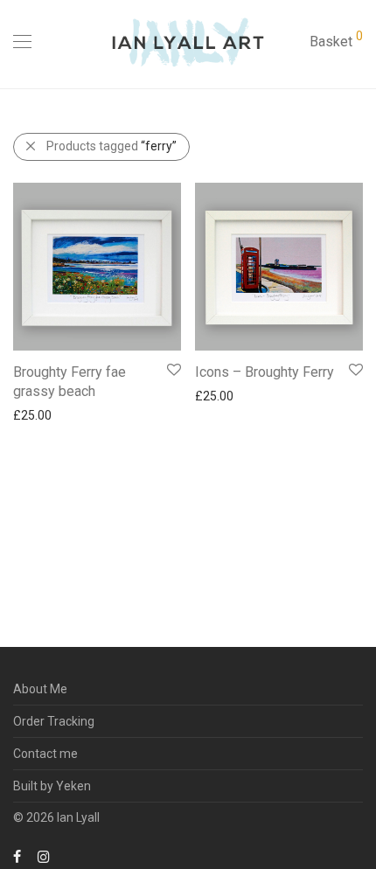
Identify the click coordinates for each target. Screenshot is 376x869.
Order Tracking (53, 721)
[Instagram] (44, 856)
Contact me (45, 754)
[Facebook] (17, 856)
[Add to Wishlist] (172, 370)
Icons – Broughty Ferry (264, 372)
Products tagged (111, 146)
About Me (40, 689)
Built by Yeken (52, 786)
